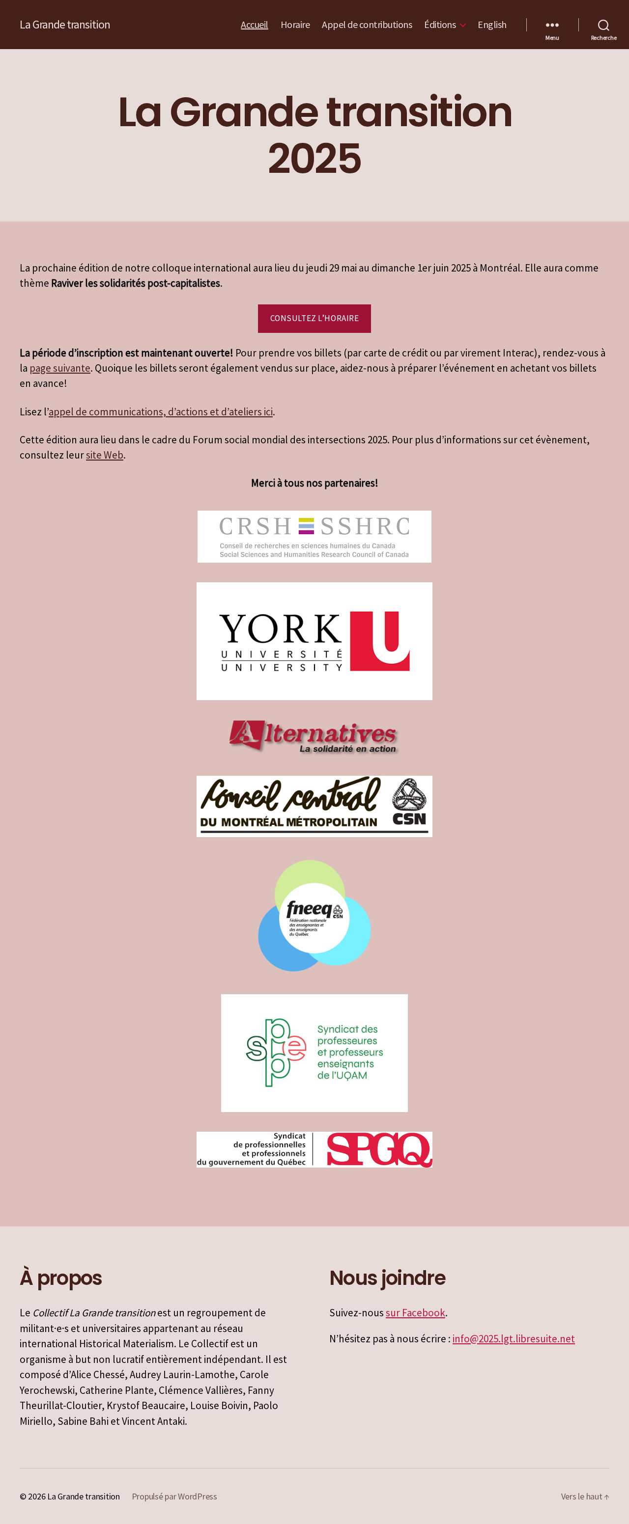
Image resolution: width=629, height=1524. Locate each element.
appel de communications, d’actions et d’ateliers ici (161, 411)
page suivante (59, 368)
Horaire (295, 24)
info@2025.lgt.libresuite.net (514, 1338)
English (492, 24)
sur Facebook (415, 1312)
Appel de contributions (367, 24)
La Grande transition (65, 24)
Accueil (254, 24)
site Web (104, 455)
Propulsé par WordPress (174, 1496)
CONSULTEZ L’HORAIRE (314, 318)
